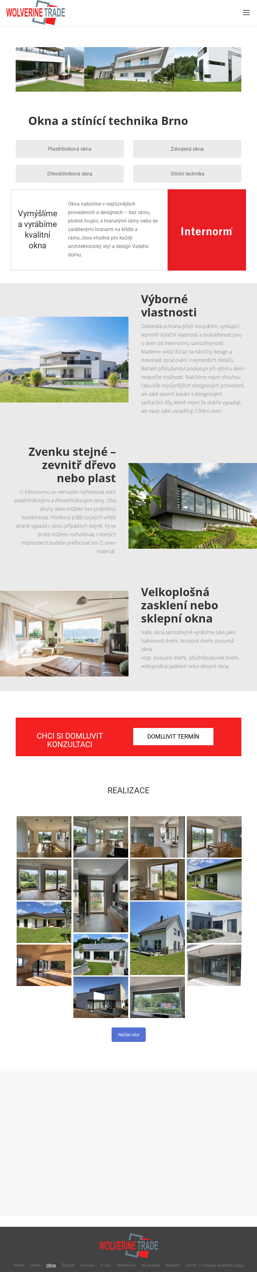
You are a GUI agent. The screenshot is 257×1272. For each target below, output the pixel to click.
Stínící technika (187, 174)
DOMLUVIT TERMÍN (173, 736)
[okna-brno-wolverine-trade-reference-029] (100, 895)
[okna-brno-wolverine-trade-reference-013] (44, 965)
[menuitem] (18, 1265)
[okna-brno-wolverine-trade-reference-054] (157, 997)
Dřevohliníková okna (69, 174)
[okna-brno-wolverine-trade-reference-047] (44, 922)
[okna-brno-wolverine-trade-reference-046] (157, 938)
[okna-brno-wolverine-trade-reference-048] (214, 879)
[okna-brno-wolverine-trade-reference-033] (100, 836)
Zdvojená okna (187, 149)
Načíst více (128, 1034)
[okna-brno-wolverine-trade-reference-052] (100, 954)
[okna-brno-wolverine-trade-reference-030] (44, 879)
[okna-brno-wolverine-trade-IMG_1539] (100, 997)
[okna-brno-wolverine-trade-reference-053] (214, 922)
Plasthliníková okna (70, 149)
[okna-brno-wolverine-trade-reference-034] (44, 836)
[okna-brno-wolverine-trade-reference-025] (214, 965)
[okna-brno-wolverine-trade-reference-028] (157, 879)
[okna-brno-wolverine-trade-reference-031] (214, 836)
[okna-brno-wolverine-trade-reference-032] (157, 836)
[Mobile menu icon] (246, 12)
